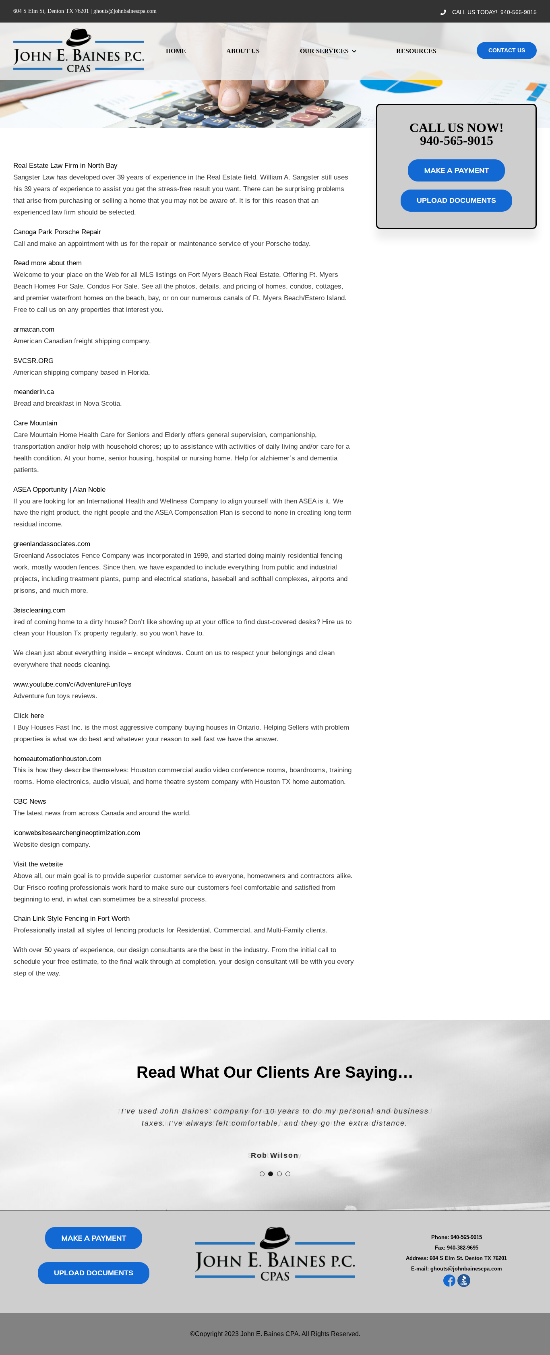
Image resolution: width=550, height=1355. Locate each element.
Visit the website (38, 864)
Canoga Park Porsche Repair (57, 232)
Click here (28, 716)
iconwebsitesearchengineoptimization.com (76, 833)
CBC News (29, 801)
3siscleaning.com (39, 610)
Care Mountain (35, 423)
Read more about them (47, 263)
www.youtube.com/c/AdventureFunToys (72, 684)
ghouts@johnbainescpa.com (125, 11)
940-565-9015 (518, 12)
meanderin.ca (33, 392)
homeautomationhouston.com (57, 759)
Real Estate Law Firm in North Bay (65, 165)
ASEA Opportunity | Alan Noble (59, 489)
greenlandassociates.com (51, 544)
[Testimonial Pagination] (262, 1173)
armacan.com (33, 329)
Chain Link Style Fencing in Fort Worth (71, 918)
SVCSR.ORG (33, 361)
